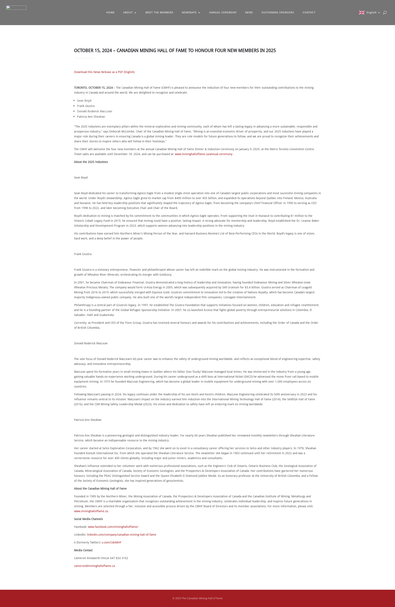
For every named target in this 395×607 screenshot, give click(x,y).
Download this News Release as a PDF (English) (104, 72)
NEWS (249, 12)
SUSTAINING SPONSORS (277, 12)
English (372, 12)
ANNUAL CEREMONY (223, 12)
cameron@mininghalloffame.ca (94, 566)
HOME (110, 12)
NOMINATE (189, 12)
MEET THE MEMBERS (159, 12)
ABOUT (128, 12)
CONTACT (309, 12)
